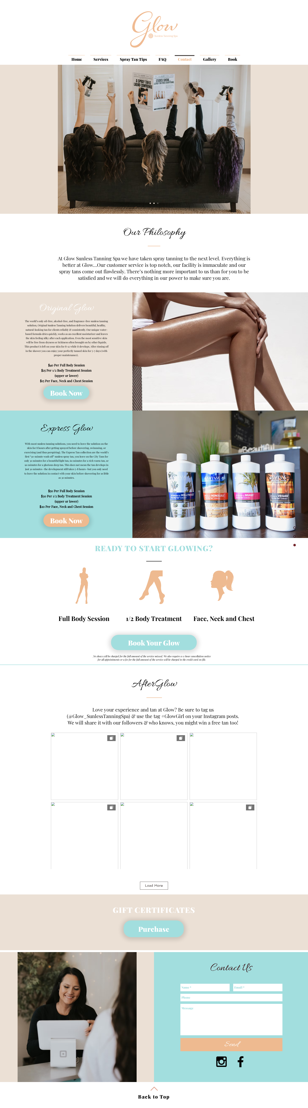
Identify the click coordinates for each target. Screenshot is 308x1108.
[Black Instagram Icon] (221, 1061)
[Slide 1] (150, 203)
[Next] (284, 139)
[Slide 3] (157, 203)
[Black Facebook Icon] (240, 1061)
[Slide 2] (154, 203)
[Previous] (23, 139)
